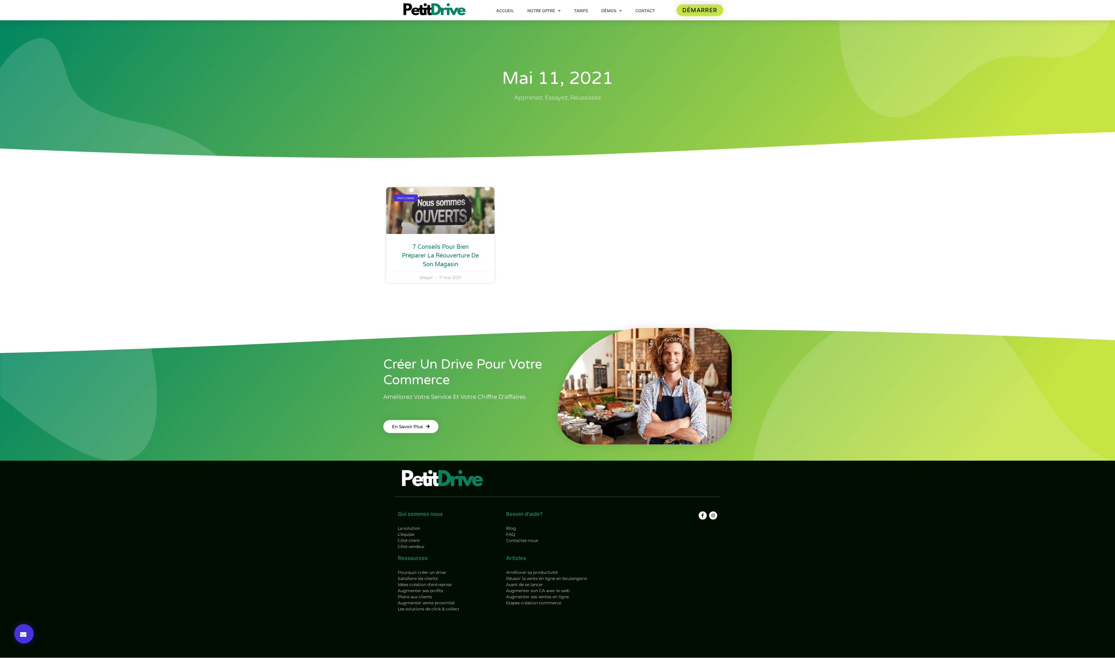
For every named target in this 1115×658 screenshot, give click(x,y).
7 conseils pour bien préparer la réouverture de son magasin (440, 256)
